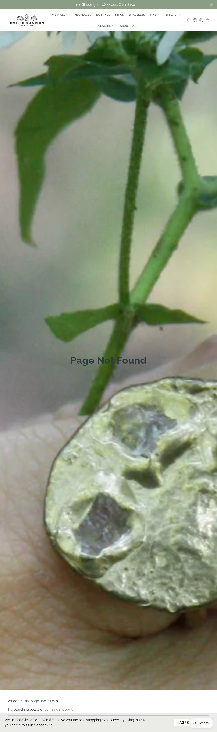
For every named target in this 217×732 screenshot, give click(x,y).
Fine (153, 14)
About (125, 25)
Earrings (103, 14)
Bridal (171, 14)
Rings (119, 14)
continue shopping (59, 709)
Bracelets (137, 14)
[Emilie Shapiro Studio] (27, 20)
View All (58, 14)
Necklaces (83, 14)
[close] (211, 5)
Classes (104, 25)
